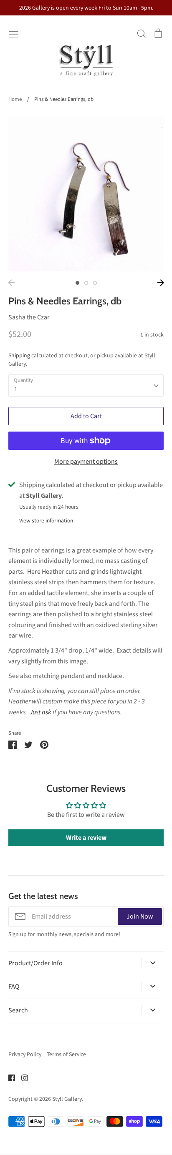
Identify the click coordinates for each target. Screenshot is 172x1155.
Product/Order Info (35, 963)
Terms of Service (66, 1054)
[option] (86, 193)
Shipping (19, 356)
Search (18, 1010)
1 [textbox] (16, 389)
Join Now (139, 916)
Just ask (40, 712)
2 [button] (86, 283)
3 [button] (95, 283)
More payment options (86, 461)
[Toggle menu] (13, 33)
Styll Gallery (67, 1099)
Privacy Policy (24, 1054)
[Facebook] (8, 1077)
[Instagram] (21, 1077)
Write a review (86, 837)
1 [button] (77, 283)
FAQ (14, 986)
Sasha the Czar (29, 317)
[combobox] (86, 385)
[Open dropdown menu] (153, 962)
